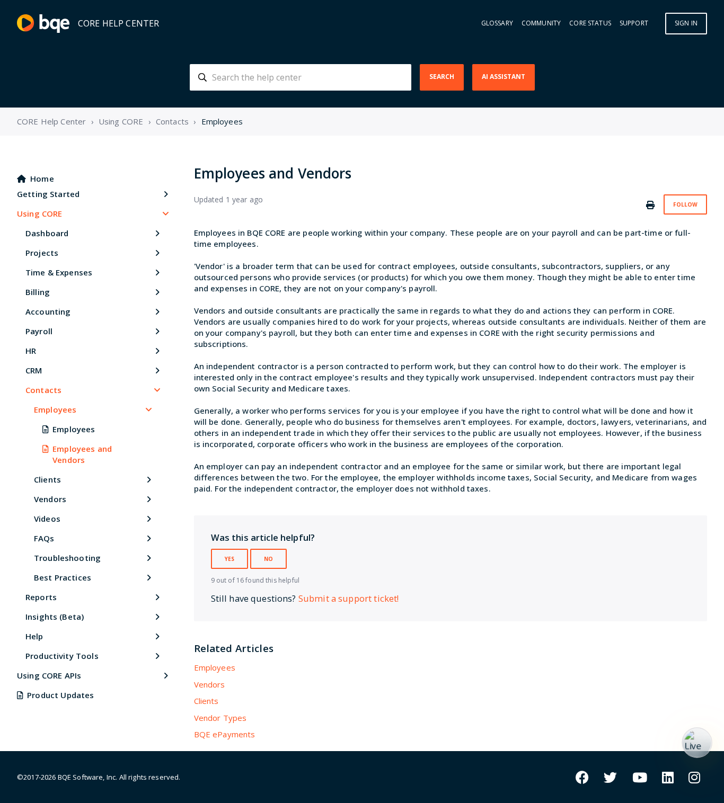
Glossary (497, 23)
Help (34, 636)
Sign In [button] (686, 23)
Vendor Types (220, 717)
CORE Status (590, 23)
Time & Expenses (58, 272)
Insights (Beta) (54, 616)
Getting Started (48, 194)
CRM (33, 370)
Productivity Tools (62, 655)
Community (541, 23)
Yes (229, 559)
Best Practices (62, 577)
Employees (222, 121)
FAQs (44, 538)
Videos (47, 518)
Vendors (50, 499)
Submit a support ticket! (348, 598)
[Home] (43, 23)
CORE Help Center (51, 121)
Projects (41, 252)
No (268, 559)
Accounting (48, 311)
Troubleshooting (67, 557)
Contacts (172, 121)
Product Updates (60, 695)
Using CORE (121, 121)
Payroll (38, 331)
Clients (47, 479)
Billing (37, 292)
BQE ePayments (224, 734)
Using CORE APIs (49, 675)
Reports (41, 597)
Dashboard (46, 233)
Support (634, 23)
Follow (685, 204)
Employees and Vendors (82, 454)
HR (30, 350)
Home (42, 178)
